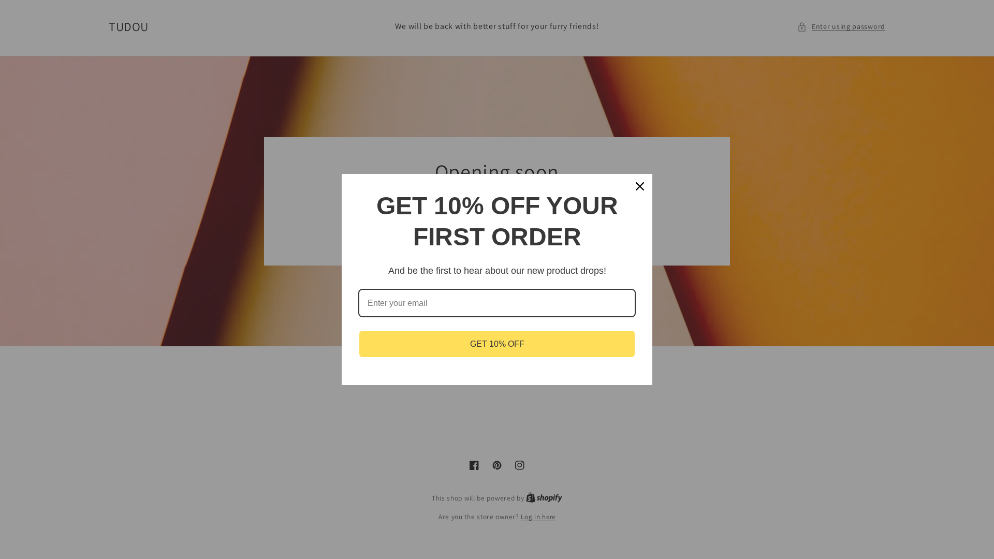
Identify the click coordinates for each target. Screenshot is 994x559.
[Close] (639, 186)
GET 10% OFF (497, 344)
